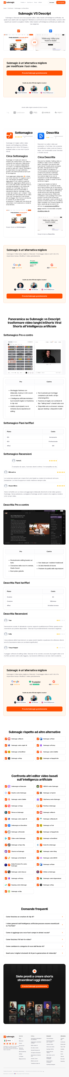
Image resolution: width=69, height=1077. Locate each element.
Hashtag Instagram (51, 1064)
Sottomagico (21, 227)
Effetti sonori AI (34, 1061)
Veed (62, 1054)
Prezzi (35, 2)
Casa (4, 8)
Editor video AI (34, 1045)
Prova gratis (61, 2)
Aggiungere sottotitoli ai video (36, 1043)
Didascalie (63, 1044)
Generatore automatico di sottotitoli (36, 1039)
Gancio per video (50, 1046)
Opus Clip (63, 1046)
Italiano (9, 1040)
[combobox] (8, 1040)
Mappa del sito (22, 1058)
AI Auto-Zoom (34, 1058)
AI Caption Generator (36, 1052)
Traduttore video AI (35, 1063)
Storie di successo (21, 1049)
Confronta (63, 1042)
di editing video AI (43, 211)
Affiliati (40, 2)
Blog (20, 1038)
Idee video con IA (51, 1055)
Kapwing (63, 1061)
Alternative (63, 1036)
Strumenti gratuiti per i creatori (50, 1041)
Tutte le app (62, 1039)
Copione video (50, 1044)
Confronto (10, 8)
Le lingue (21, 1056)
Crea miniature (50, 1038)
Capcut (62, 1056)
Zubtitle (62, 1049)
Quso (62, 1051)
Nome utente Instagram (49, 1062)
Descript (63, 1058)
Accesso (51, 2)
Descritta (51, 234)
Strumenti (49, 1036)
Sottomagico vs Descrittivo (22, 8)
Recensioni (21, 1045)
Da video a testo (34, 1047)
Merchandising (22, 1051)
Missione (21, 1040)
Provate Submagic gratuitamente (34, 73)
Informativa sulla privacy (18, 1071)
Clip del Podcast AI (35, 1050)
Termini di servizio (7, 1071)
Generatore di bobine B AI (36, 1056)
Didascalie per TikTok (50, 1052)
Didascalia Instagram (49, 1058)
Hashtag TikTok (50, 1049)
